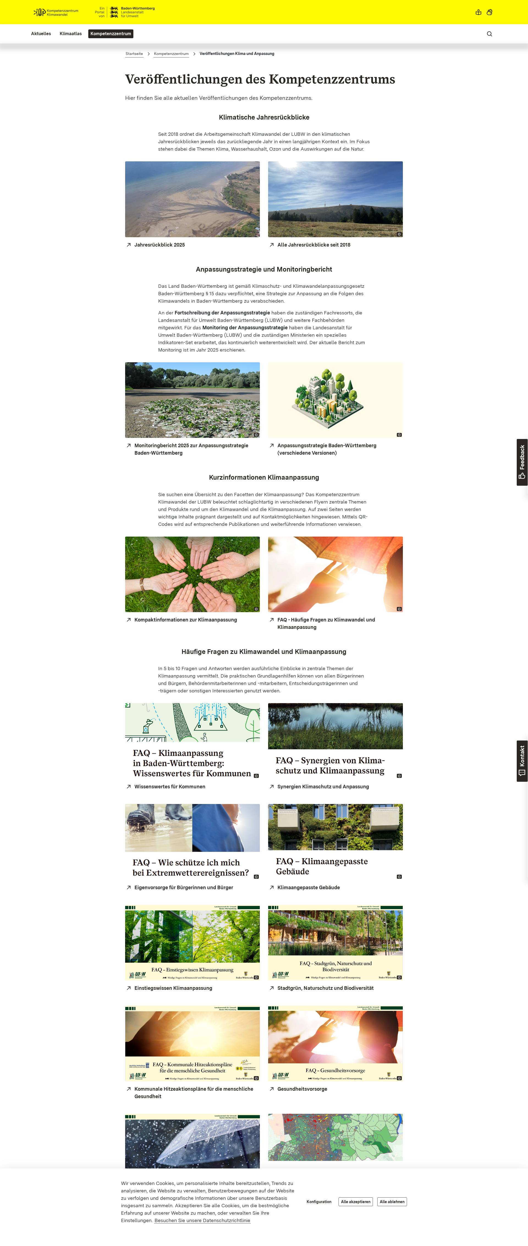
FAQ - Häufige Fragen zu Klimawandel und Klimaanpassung (326, 623)
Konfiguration (319, 1202)
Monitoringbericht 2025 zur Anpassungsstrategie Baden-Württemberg (191, 449)
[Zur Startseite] (94, 12)
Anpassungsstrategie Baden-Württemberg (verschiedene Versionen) (326, 449)
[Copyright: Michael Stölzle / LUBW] (399, 234)
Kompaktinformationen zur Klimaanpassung (185, 620)
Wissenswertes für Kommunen (169, 786)
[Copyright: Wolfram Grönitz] (256, 435)
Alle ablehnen (392, 1202)
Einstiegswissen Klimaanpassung (173, 988)
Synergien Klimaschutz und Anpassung (323, 786)
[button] (478, 12)
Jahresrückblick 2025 (159, 245)
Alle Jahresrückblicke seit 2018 (313, 245)
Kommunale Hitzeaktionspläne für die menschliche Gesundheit (193, 1092)
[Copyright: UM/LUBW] (399, 435)
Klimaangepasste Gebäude (308, 887)
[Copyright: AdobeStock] (399, 609)
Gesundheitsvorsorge (302, 1089)
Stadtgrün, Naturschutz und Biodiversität (325, 988)
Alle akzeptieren (355, 1202)
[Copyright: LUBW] (256, 609)
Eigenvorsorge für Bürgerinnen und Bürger (183, 887)
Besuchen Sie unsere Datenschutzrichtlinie (202, 1220)
